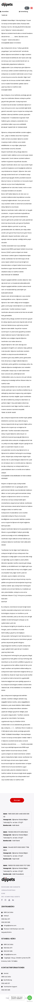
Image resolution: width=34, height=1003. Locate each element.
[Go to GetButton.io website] (30, 1001)
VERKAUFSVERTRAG (8, 890)
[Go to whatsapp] (29, 998)
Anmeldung (24, 11)
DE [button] (26, 8)
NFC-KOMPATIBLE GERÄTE (10, 897)
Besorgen (17, 800)
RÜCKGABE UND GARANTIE (10, 887)
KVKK (3, 893)
